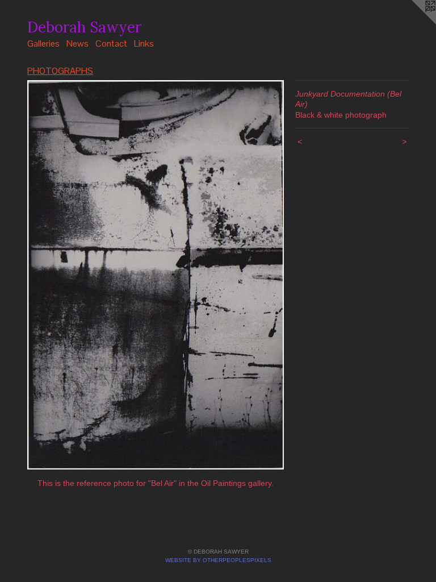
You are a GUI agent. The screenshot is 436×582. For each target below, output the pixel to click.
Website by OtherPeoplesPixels (218, 560)
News (77, 43)
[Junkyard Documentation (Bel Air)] (155, 274)
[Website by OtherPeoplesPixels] (413, 22)
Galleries (43, 43)
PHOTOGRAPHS (60, 71)
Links (144, 43)
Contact (111, 43)
